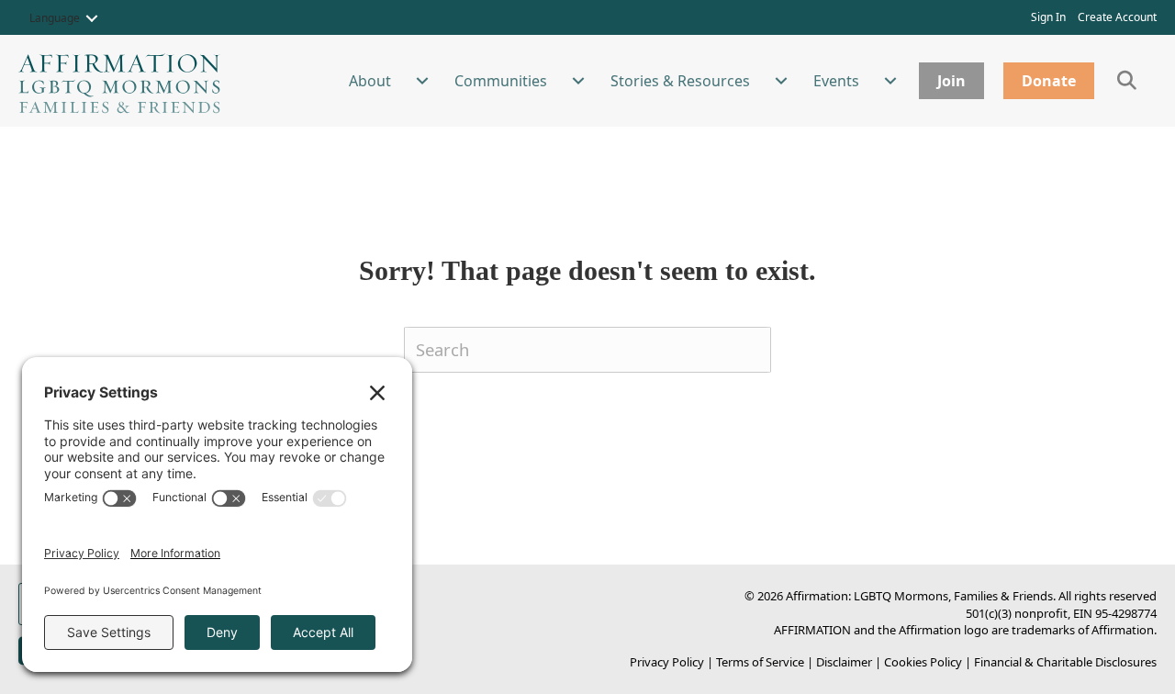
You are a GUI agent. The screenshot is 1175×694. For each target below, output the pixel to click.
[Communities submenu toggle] (578, 81)
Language (54, 18)
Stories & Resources (680, 81)
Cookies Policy (923, 662)
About (370, 81)
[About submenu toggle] (422, 81)
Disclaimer (844, 662)
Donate (1049, 81)
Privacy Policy (667, 662)
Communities (500, 81)
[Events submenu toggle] (890, 81)
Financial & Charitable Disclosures (1065, 662)
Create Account (1117, 17)
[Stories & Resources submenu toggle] (781, 81)
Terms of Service (760, 662)
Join (951, 81)
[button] (92, 18)
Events (836, 81)
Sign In (1048, 17)
